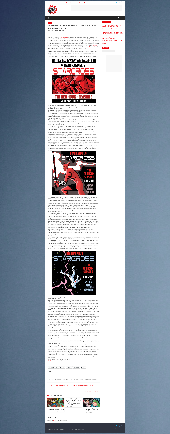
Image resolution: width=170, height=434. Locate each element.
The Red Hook (86, 379)
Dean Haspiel (76, 379)
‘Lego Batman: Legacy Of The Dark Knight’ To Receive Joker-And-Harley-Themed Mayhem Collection (112, 42)
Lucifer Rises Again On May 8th (90, 391)
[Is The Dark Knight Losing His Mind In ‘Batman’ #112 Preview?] (91, 398)
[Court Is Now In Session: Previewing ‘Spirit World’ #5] (55, 398)
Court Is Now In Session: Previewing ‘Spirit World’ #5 (56, 408)
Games (74, 18)
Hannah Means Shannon (60, 379)
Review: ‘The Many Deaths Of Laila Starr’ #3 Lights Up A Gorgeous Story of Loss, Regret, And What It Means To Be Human (73, 401)
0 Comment (69, 379)
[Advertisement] (96, 8)
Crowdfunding (103, 18)
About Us (111, 18)
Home (85, 428)
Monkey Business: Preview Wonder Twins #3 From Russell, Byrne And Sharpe (70, 385)
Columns (95, 18)
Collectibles (80, 18)
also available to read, (89, 46)
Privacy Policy (113, 428)
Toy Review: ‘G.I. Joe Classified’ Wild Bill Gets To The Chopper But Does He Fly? (68, 2)
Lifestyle (88, 18)
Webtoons (95, 379)
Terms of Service (120, 428)
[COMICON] (52, 5)
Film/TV (59, 18)
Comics (53, 18)
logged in (55, 420)
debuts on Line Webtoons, (60, 50)
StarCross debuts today (53, 360)
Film (91, 428)
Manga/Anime (66, 18)
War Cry (90, 379)
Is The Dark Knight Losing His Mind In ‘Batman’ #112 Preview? (91, 409)
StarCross (81, 379)
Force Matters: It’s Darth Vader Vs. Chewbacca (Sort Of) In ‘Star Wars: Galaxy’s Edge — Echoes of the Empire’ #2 (112, 34)
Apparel (103, 428)
